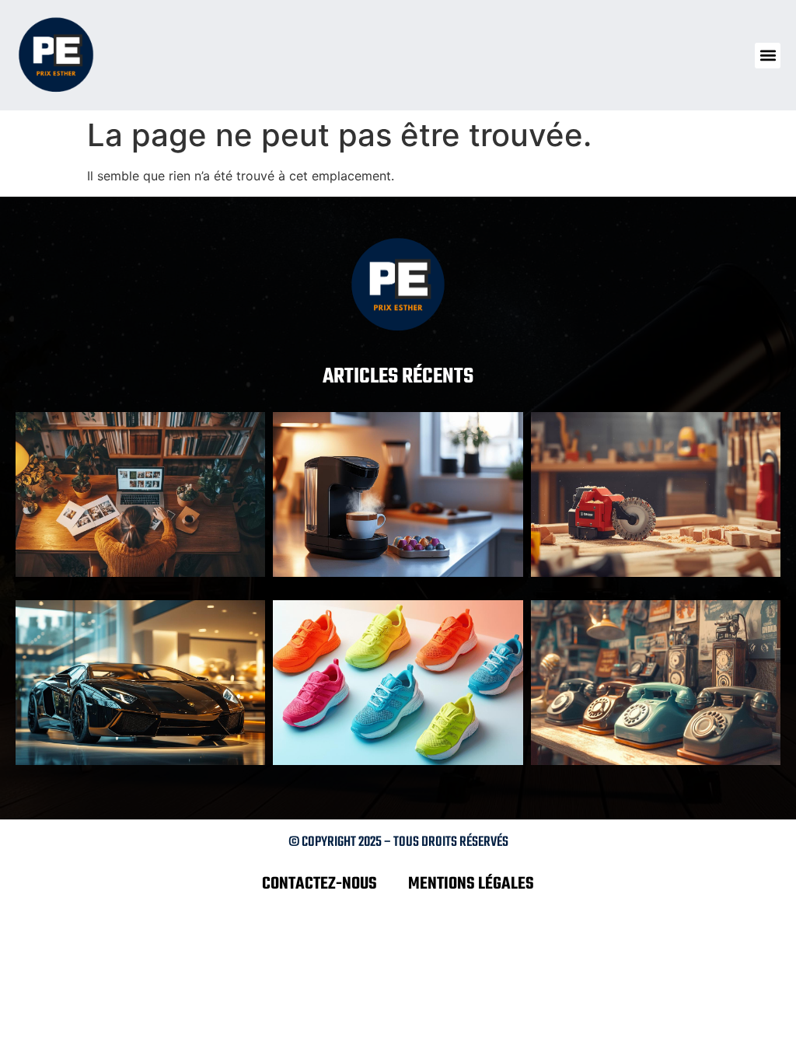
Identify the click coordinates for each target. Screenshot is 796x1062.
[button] (767, 55)
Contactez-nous (319, 884)
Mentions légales (471, 884)
